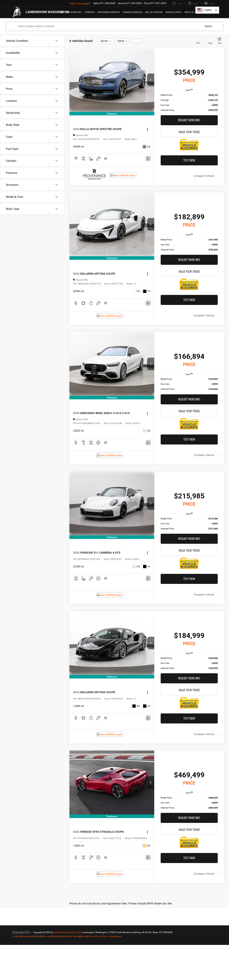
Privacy (77, 932)
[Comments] (148, 158)
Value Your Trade (189, 132)
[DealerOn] (22, 932)
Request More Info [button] (189, 120)
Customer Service (71, 936)
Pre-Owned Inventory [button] (109, 12)
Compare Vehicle (204, 176)
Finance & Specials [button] (132, 12)
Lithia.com (46, 936)
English (208, 10)
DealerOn (58, 932)
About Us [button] (189, 12)
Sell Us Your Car (154, 12)
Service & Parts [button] (173, 12)
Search (208, 26)
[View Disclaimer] (106, 158)
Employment (28, 936)
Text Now (189, 160)
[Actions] (147, 129)
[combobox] (207, 10)
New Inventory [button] (74, 12)
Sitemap (68, 932)
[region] (189, 102)
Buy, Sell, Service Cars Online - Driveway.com (101, 936)
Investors (17, 936)
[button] (150, 79)
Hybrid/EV (89, 12)
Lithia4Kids (56, 936)
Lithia (37, 936)
